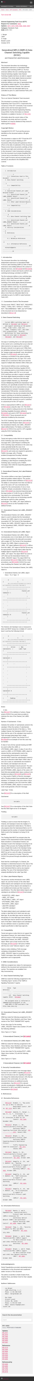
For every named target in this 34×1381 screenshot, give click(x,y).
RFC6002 (17, 997)
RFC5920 (14, 1089)
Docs (7, 9)
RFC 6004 (25, 1243)
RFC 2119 (9, 1108)
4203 (24, 26)
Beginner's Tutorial (7, 6)
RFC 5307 (23, 1198)
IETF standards (14, 9)
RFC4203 (8, 337)
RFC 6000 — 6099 (27, 9)
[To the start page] (5, 1379)
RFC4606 (9, 491)
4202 (20, 26)
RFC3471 (24, 324)
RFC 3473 (22, 1147)
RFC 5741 (27, 114)
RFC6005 (29, 269)
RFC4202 (22, 335)
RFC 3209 (23, 1119)
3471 (9, 26)
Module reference (21, 6)
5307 (28, 26)
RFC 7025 (5, 1368)
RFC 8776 (5, 1372)
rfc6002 (13, 124)
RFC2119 (13, 313)
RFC (20, 9)
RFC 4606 (13, 1223)
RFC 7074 (5, 1370)
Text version (5, 15)
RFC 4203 (23, 1183)
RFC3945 (14, 324)
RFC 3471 (5, 1333)
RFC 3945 (17, 1157)
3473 (13, 26)
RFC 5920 (24, 1230)
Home (2, 9)
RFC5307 (19, 337)
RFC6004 (19, 269)
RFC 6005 (22, 1256)
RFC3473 (26, 423)
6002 (19, 24)
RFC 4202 (5, 1338)
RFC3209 (15, 562)
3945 (16, 26)
